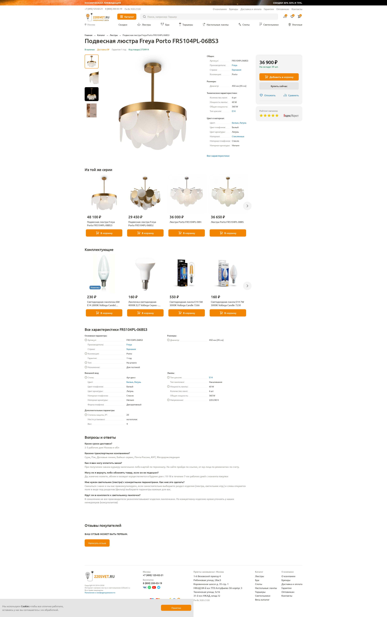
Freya (234, 65)
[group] (152, 106)
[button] (91, 133)
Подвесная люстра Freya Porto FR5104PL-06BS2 (142, 223)
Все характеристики (218, 155)
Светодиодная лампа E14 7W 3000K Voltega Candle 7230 (227, 303)
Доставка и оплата (251, 8)
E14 (234, 111)
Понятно (176, 607)
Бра (257, 579)
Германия (236, 69)
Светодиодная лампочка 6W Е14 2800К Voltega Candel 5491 (103, 303)
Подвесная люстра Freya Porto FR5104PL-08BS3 (101, 223)
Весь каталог (262, 599)
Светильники (262, 595)
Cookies (25, 606)
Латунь (242, 122)
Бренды (233, 8)
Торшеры (260, 591)
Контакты (297, 8)
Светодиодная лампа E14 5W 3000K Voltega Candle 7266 (186, 303)
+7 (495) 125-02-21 (94, 8)
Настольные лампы (266, 587)
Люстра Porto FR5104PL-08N (185, 221)
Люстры (259, 576)
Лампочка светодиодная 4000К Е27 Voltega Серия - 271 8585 (143, 303)
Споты (258, 583)
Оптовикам (282, 8)
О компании (220, 8)
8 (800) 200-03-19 (113, 8)
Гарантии (269, 8)
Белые (235, 122)
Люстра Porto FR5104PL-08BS (227, 221)
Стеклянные (238, 136)
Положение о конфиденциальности (100, 592)
